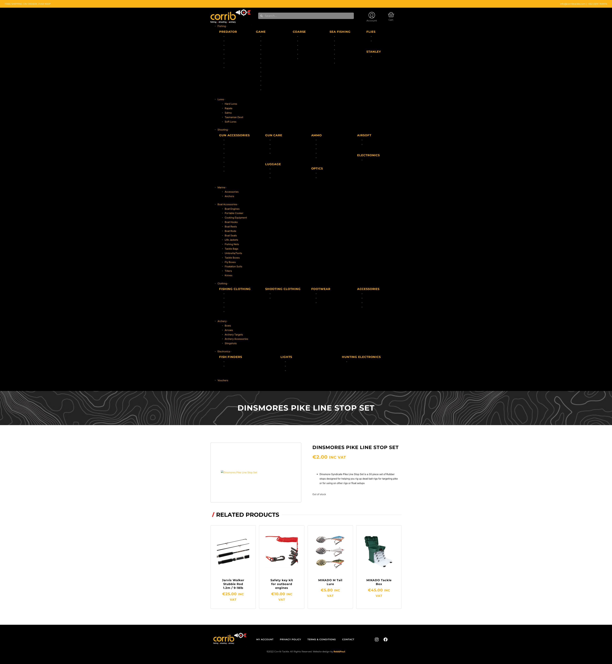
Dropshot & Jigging (237, 58)
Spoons (230, 63)
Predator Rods (234, 36)
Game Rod (269, 80)
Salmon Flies (381, 40)
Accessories (270, 63)
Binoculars (324, 177)
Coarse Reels (307, 40)
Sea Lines (342, 45)
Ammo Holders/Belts (284, 173)
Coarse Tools (307, 54)
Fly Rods (268, 49)
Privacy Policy (290, 639)
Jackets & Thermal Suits (286, 293)
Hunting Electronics (375, 159)
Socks (367, 302)
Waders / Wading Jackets (240, 311)
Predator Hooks (235, 54)
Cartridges (324, 148)
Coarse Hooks (308, 49)
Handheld (293, 361)
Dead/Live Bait (345, 58)
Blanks (322, 157)
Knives (230, 157)
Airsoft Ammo (372, 140)
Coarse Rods (307, 36)
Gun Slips (277, 168)
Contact (348, 639)
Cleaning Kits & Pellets (285, 148)
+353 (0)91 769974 (597, 3)
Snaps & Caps (280, 153)
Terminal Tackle (346, 54)
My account (264, 639)
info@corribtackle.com (573, 3)
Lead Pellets (325, 153)
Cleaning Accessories (284, 144)
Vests (229, 307)
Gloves (368, 298)
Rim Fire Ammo (327, 144)
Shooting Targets (236, 153)
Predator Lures (234, 49)
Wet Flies (379, 36)
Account (372, 20)
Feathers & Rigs (345, 49)
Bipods (230, 140)
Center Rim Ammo (328, 140)
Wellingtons (325, 293)
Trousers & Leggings (284, 298)
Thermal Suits (234, 298)
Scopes (322, 173)
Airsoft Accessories (375, 144)
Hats (366, 293)
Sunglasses (370, 307)
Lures (266, 89)
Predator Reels (234, 40)
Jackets (230, 293)
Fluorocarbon (270, 36)
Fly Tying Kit (270, 67)
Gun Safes (232, 148)
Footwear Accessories (330, 302)
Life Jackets (233, 302)
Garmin (230, 366)
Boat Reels (343, 40)
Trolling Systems (235, 67)
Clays (229, 166)
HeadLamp (294, 370)
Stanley (378, 56)
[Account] (372, 15)
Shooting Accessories (238, 171)
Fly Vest (267, 58)
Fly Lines (268, 40)
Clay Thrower (234, 162)
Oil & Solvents (280, 140)
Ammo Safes (233, 144)
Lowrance (231, 361)
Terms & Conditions (321, 639)
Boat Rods (342, 36)
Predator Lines (234, 45)
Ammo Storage (280, 177)
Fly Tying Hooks (272, 72)
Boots (321, 298)
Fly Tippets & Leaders (275, 54)
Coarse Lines (307, 45)
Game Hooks (270, 76)
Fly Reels (268, 45)
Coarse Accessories (311, 58)
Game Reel (269, 85)
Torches (292, 366)
